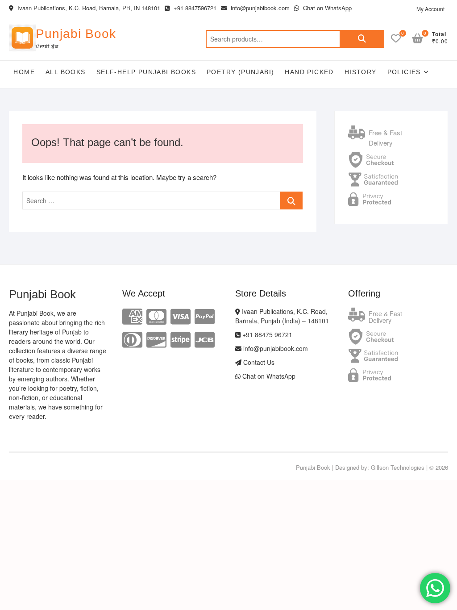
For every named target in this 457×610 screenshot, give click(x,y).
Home (24, 71)
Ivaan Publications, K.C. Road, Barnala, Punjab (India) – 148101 (282, 316)
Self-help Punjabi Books (146, 71)
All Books (66, 71)
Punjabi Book (76, 34)
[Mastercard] (156, 315)
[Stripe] (180, 338)
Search (362, 39)
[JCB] (205, 338)
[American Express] (132, 315)
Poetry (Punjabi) (240, 71)
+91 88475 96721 (266, 334)
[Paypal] (205, 315)
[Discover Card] (156, 338)
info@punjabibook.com (259, 8)
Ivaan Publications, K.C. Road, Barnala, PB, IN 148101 (88, 8)
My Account (430, 9)
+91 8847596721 (194, 8)
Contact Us (257, 362)
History (361, 71)
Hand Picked (309, 71)
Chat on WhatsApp (326, 8)
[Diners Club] (132, 338)
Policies (404, 71)
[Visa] (180, 315)
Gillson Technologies (397, 467)
